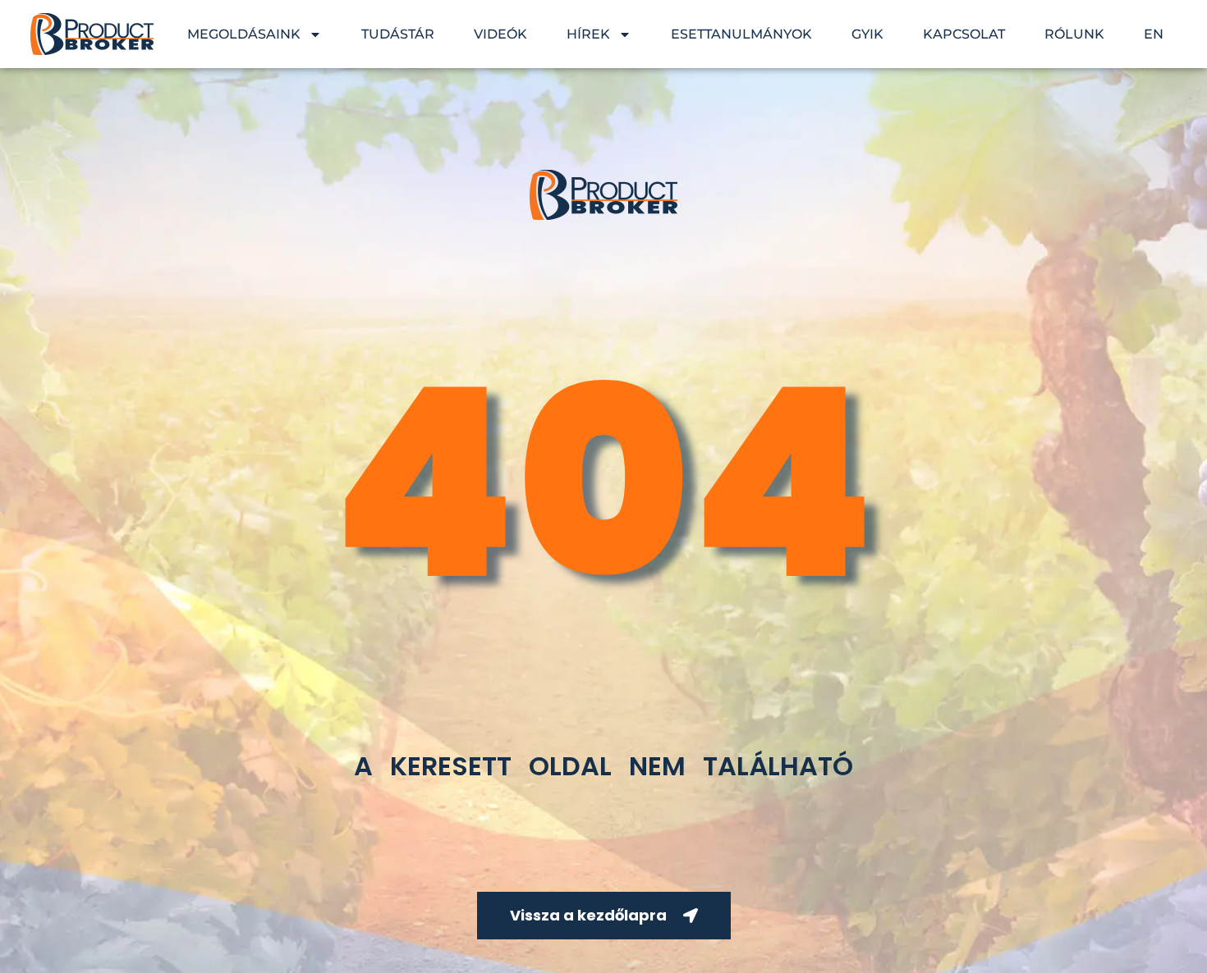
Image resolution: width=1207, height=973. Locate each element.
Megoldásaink (244, 34)
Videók (500, 34)
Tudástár (397, 34)
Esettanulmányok (741, 34)
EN (1153, 34)
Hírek (588, 34)
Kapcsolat (964, 34)
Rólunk (1074, 34)
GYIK (867, 34)
